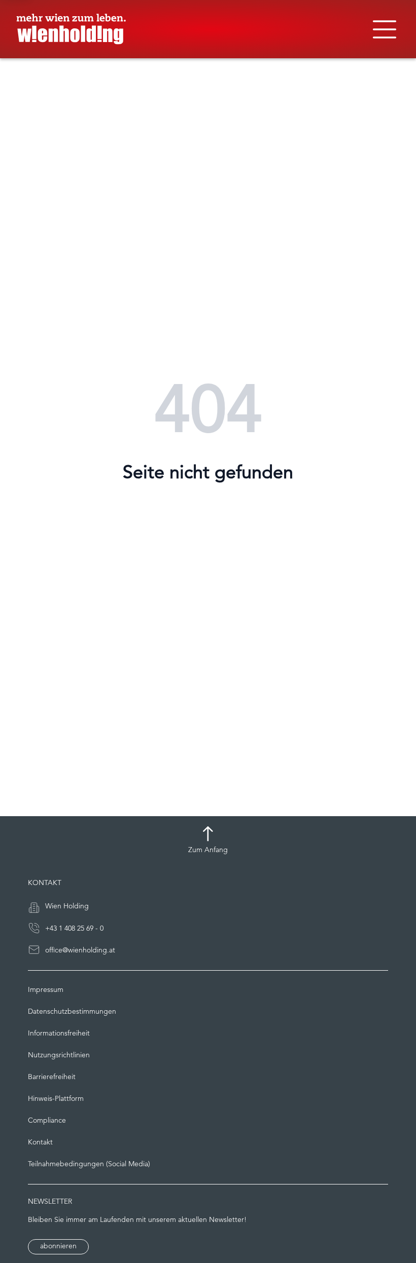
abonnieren (58, 1246)
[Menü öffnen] (384, 29)
